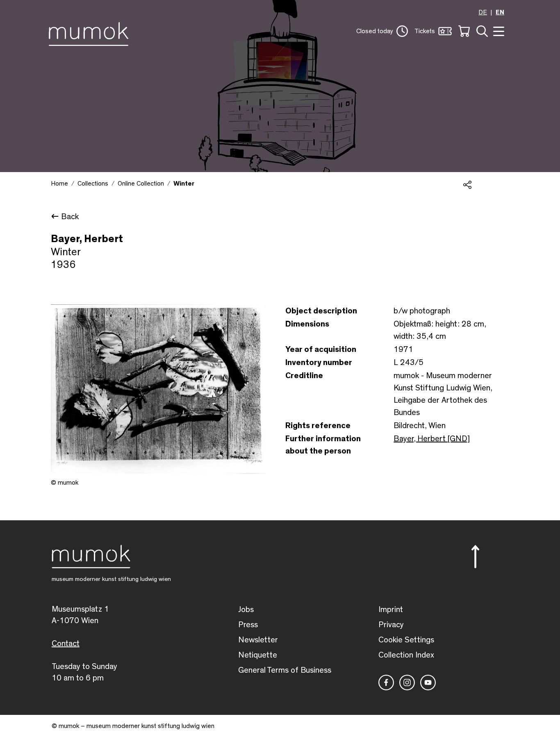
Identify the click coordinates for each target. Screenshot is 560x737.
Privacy (391, 625)
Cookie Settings (406, 640)
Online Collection (141, 183)
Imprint (390, 609)
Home (59, 183)
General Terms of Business (284, 670)
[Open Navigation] (497, 30)
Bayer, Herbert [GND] (432, 439)
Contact (66, 643)
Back (70, 217)
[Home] (91, 32)
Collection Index (406, 655)
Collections (92, 183)
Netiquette (257, 655)
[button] (382, 31)
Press (248, 625)
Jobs (246, 609)
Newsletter (258, 640)
